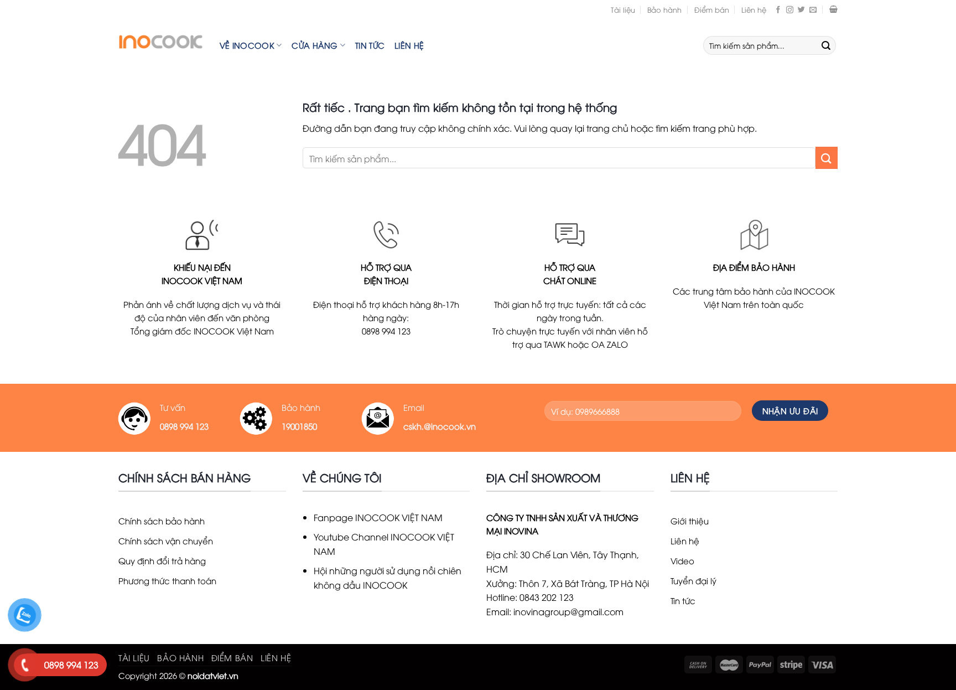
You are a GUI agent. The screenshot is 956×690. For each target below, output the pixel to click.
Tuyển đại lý (693, 580)
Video (682, 560)
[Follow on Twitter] (801, 9)
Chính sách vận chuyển (165, 540)
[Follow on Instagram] (789, 9)
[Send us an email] (813, 9)
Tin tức (370, 45)
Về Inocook (247, 45)
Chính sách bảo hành (161, 520)
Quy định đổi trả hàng (162, 560)
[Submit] (826, 45)
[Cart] (833, 9)
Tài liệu (623, 9)
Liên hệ (753, 9)
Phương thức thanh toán (167, 580)
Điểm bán (711, 9)
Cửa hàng (314, 45)
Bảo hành (664, 9)
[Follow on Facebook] (778, 9)
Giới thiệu (690, 520)
